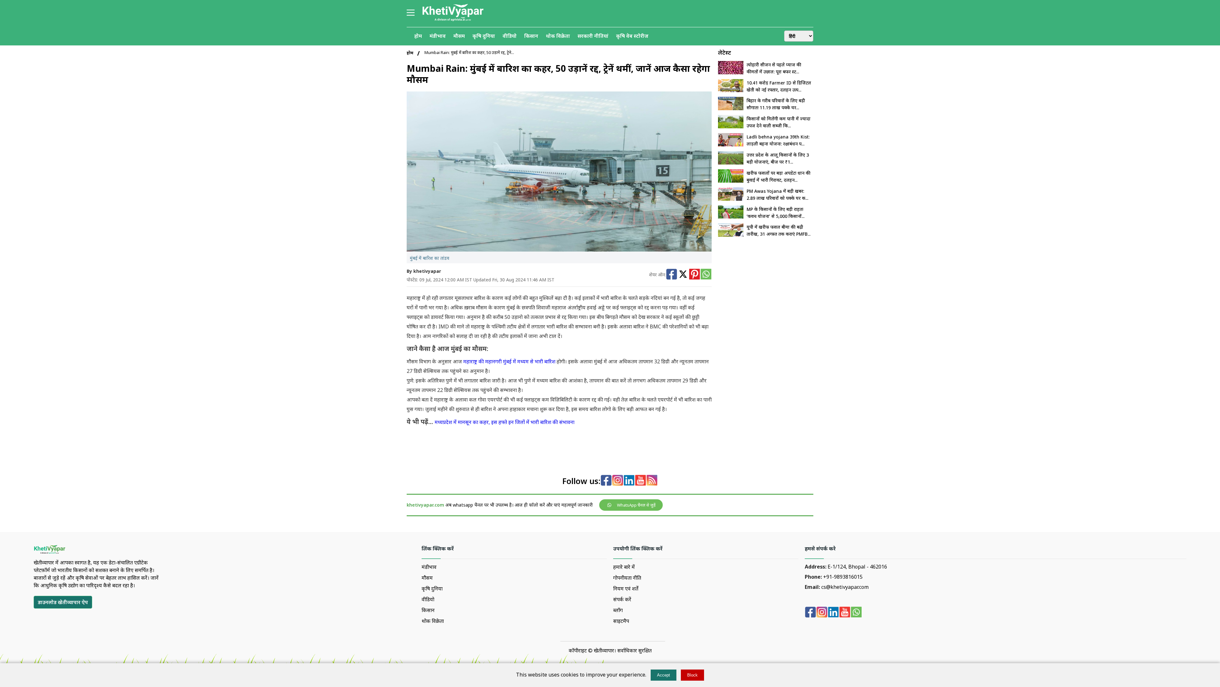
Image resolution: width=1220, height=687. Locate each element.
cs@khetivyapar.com (845, 586)
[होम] (453, 20)
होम (410, 53)
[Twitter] (683, 274)
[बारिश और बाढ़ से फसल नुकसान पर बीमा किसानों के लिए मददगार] (730, 234)
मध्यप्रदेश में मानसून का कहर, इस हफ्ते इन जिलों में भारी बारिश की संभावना (504, 422)
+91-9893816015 (843, 576)
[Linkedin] (629, 481)
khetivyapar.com (425, 505)
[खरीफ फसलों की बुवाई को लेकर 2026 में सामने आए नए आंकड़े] (730, 180)
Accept (663, 675)
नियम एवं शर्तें (625, 588)
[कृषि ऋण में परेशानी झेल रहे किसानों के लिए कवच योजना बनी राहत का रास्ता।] (730, 216)
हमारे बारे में (624, 566)
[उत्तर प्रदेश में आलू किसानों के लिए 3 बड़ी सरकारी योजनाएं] (730, 162)
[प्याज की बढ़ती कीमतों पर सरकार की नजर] (730, 72)
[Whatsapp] (706, 274)
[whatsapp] (856, 612)
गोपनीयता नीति (627, 577)
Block (692, 675)
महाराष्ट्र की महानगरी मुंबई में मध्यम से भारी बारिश (509, 361)
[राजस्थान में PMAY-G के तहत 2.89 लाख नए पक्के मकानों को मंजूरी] (730, 198)
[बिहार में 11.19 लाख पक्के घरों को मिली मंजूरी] (730, 108)
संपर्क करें (622, 599)
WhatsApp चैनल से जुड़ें (636, 505)
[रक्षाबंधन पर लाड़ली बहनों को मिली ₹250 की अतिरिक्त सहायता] (730, 144)
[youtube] (640, 481)
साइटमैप (621, 620)
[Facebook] (671, 274)
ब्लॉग (618, 610)
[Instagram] (617, 481)
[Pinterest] (694, 274)
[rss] (652, 481)
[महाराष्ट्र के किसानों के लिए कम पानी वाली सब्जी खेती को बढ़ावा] (730, 126)
